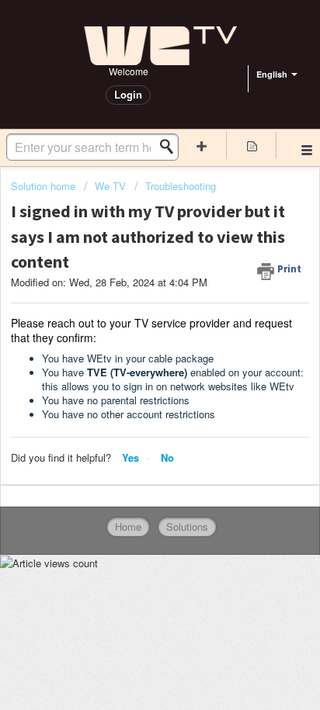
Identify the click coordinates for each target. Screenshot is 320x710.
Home (128, 526)
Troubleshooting (180, 185)
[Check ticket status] (252, 145)
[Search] (171, 146)
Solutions (187, 526)
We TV (110, 185)
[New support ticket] (202, 145)
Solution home (44, 185)
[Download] (131, 342)
